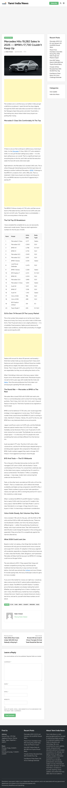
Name (6, 684)
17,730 (11, 604)
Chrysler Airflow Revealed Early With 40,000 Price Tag (55, 69)
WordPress (12, 785)
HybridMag (21, 785)
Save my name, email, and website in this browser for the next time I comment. (22, 710)
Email (6, 691)
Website (7, 699)
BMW (31, 170)
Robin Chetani (9, 51)
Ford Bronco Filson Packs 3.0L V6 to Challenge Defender (55, 75)
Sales (37, 604)
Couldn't (25, 604)
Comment (8, 662)
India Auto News (8, 37)
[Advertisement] (33, 18)
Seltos (6, 382)
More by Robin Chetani (20, 617)
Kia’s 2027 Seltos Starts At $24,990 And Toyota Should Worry (56, 62)
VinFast (27, 570)
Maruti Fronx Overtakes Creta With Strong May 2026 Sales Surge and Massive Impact (56, 53)
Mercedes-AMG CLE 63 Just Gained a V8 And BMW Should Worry (33, 736)
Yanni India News (18, 3)
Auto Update (53, 92)
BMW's (20, 604)
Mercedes (16, 151)
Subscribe (54, 3)
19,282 (16, 604)
